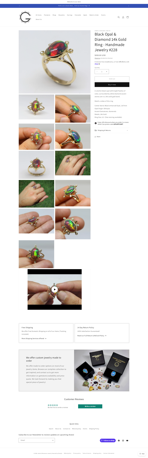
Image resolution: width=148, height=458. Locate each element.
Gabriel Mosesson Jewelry (45, 453)
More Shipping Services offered (33, 339)
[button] (118, 17)
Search (51, 429)
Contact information (108, 453)
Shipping (97, 58)
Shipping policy (97, 453)
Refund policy (76, 429)
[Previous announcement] (19, 6)
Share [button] (98, 137)
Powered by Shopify (57, 453)
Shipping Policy (94, 429)
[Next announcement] (128, 6)
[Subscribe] (52, 440)
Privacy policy (77, 453)
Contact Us (66, 429)
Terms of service (87, 453)
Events (85, 429)
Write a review (90, 406)
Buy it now (112, 85)
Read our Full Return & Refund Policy (90, 336)
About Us (58, 429)
